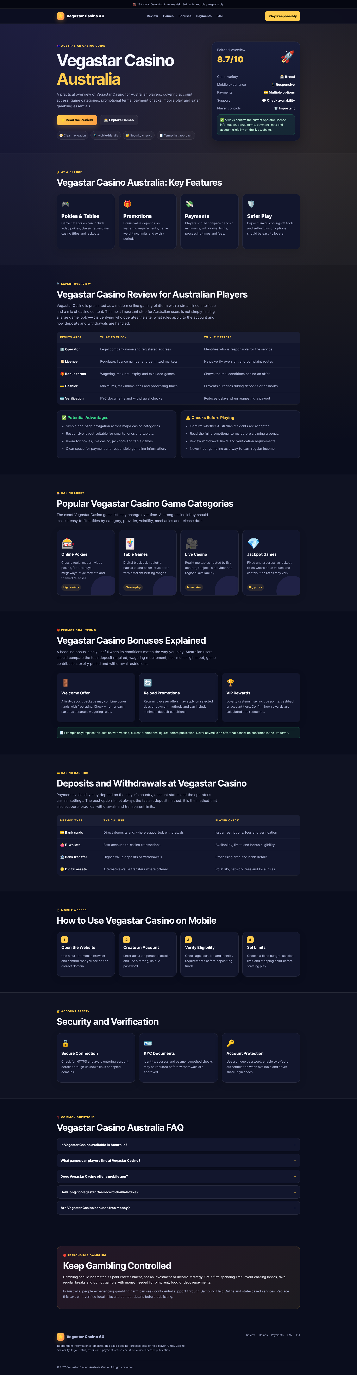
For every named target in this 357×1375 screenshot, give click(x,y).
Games (168, 16)
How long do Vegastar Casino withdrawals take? (99, 1192)
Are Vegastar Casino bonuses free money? (95, 1208)
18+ (298, 1335)
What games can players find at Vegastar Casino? (100, 1160)
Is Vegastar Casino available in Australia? (94, 1145)
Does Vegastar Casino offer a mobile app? (94, 1176)
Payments (204, 16)
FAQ (220, 16)
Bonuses (184, 16)
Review (152, 16)
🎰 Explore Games (119, 120)
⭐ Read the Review (77, 120)
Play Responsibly (283, 16)
